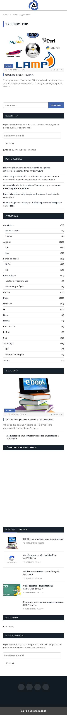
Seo (5, 337)
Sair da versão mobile (33, 710)
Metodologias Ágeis (14, 286)
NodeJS (6, 320)
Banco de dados (11, 258)
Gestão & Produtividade (16, 280)
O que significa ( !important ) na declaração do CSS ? (38, 587)
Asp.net (6, 241)
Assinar (10, 143)
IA (4, 309)
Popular (10, 529)
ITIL (6, 349)
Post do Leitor (9, 326)
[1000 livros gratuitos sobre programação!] (33, 395)
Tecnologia (8, 343)
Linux (8, 65)
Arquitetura (8, 225)
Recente (23, 529)
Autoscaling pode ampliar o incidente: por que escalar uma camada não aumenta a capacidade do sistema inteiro (31, 178)
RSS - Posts (8, 626)
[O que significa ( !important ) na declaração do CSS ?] (11, 590)
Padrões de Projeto (14, 354)
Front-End (7, 303)
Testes (8, 236)
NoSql (8, 264)
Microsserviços (12, 230)
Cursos (6, 292)
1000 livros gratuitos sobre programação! (29, 419)
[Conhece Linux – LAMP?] (33, 50)
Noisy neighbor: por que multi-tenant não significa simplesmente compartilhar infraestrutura (26, 169)
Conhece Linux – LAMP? (19, 74)
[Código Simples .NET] (33, 5)
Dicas (5, 297)
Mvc (7, 252)
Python (6, 332)
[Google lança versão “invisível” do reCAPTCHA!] (11, 559)
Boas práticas (9, 275)
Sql (6, 269)
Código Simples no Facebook (21, 447)
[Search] (62, 5)
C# (6, 247)
